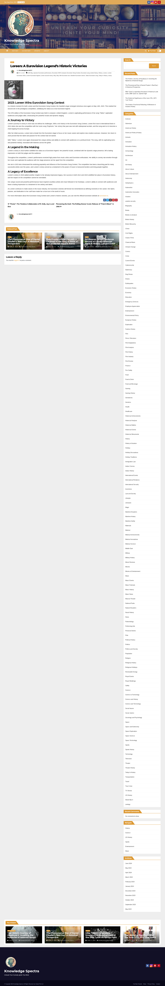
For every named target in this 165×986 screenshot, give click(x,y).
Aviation (128, 196)
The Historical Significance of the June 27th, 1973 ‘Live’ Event (140, 936)
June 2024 (128, 863)
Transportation (129, 777)
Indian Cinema (130, 466)
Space (127, 722)
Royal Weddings (130, 681)
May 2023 (128, 909)
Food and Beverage (131, 384)
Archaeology (129, 151)
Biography (128, 205)
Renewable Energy (131, 672)
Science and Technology (133, 704)
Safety (127, 685)
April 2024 (128, 872)
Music (12, 62)
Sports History (129, 749)
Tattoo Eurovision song (92, 75)
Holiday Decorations (131, 452)
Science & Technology (132, 694)
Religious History (130, 662)
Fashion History (130, 329)
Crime (127, 256)
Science (127, 690)
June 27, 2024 (13, 246)
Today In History (103, 75)
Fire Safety (128, 370)
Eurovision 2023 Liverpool (59, 73)
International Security (132, 484)
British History (129, 219)
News (127, 617)
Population (128, 653)
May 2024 (128, 868)
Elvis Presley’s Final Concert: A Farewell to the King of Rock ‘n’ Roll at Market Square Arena (62, 241)
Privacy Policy (151, 984)
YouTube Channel (137, 984)
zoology (127, 804)
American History (130, 128)
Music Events (129, 580)
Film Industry (129, 356)
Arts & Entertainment (131, 174)
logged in (17, 260)
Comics (127, 251)
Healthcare (128, 411)
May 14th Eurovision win (63, 75)
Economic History (130, 288)
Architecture (129, 155)
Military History (130, 557)
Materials (128, 525)
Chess (127, 228)
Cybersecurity (129, 265)
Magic (127, 507)
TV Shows (128, 790)
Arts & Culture (129, 169)
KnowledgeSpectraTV (25, 70)
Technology (129, 754)
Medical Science (130, 544)
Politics (127, 644)
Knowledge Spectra (21, 40)
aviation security (130, 201)
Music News (129, 594)
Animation (128, 142)
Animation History (130, 146)
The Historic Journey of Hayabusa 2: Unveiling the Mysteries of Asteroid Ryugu (21, 935)
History (15, 51)
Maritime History (130, 516)
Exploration (129, 324)
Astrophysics (129, 183)
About (46, 51)
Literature (128, 503)
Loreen (105, 73)
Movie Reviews (130, 562)
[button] (145, 51)
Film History (129, 352)
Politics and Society (131, 649)
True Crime (128, 786)
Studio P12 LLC (39, 984)
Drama (127, 279)
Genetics (128, 402)
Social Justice (129, 713)
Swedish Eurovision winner (77, 75)
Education (128, 297)
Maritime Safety (130, 521)
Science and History (131, 699)
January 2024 (129, 886)
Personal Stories (130, 630)
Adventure (128, 123)
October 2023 (129, 900)
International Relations (132, 480)
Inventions (128, 489)
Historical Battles (130, 425)
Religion (128, 658)
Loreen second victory (47, 75)
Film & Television (130, 338)
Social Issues (129, 708)
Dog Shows (129, 274)
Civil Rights (129, 233)
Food (127, 375)
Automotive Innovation (132, 192)
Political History (130, 640)
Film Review (129, 361)
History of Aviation (131, 443)
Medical (127, 530)
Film (126, 333)
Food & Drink (129, 379)
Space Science (130, 736)
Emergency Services (131, 301)
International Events (131, 475)
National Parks (130, 603)
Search (128, 60)
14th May (30, 73)
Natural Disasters (130, 608)
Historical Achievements (133, 416)
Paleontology (129, 621)
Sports (37, 51)
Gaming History (130, 393)
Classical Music (130, 242)
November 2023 (130, 895)
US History (26, 51)
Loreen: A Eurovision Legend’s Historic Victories (48, 66)
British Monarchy (130, 224)
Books (127, 210)
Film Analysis (129, 347)
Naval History (129, 612)
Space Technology (131, 740)
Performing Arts (130, 626)
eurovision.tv (103, 196)
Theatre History (130, 768)
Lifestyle (128, 498)
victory (110, 75)
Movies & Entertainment (132, 571)
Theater (127, 763)
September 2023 (130, 904)
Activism (128, 119)
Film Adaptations (130, 343)
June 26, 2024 (52, 246)
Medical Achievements (132, 535)
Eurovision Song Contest (73, 73)
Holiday (127, 448)
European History (130, 320)
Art (126, 160)
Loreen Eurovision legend (33, 75)
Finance (127, 365)
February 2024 (130, 881)
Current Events (130, 260)
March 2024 (129, 877)
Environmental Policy (132, 315)
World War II (129, 800)
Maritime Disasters (131, 512)
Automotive (128, 187)
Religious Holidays (131, 667)
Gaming (127, 388)
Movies (127, 566)
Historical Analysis (131, 420)
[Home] (7, 51)
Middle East (129, 548)
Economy (128, 292)
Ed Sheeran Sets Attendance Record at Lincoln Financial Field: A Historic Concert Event (100, 241)
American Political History (133, 132)
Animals (127, 137)
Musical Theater (130, 598)
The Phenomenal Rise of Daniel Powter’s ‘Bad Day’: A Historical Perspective (24, 241)
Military (127, 553)
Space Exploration (131, 731)
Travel (127, 781)
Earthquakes (129, 283)
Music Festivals (130, 585)
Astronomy (128, 178)
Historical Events (130, 429)
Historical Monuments (132, 434)
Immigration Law (130, 461)
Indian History (129, 471)
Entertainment (129, 311)
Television (128, 758)
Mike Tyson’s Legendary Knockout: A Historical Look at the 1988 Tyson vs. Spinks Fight (101, 935)
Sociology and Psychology (133, 717)
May (55, 75)
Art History (128, 164)
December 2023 (130, 891)
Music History (129, 589)
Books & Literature (131, 215)
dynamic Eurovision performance (42, 73)
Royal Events (129, 676)
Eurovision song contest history (89, 73)
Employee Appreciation (132, 306)
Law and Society (130, 493)
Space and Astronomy (132, 726)
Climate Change (130, 247)
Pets (126, 635)
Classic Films (129, 237)
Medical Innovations (131, 539)
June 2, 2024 (90, 246)
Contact (158, 984)
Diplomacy (128, 269)
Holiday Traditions (131, 457)
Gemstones (129, 397)
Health (127, 407)
